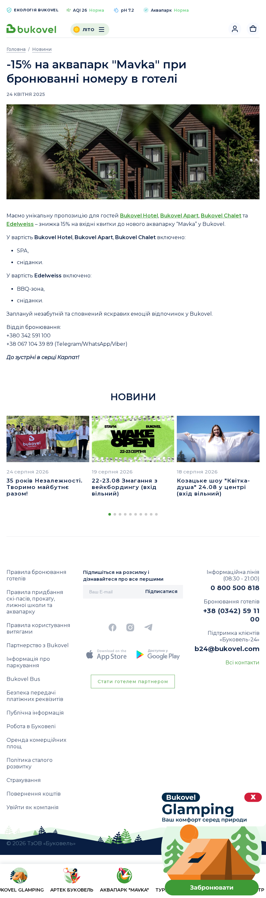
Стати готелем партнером (133, 681)
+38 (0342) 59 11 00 (231, 615)
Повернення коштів (33, 794)
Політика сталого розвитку (29, 763)
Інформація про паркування (28, 662)
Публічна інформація (35, 713)
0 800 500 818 (235, 588)
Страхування (23, 780)
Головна (16, 49)
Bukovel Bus (23, 679)
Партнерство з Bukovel (37, 645)
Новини (42, 49)
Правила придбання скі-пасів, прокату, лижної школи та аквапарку (34, 602)
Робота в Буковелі (30, 726)
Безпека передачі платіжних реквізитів (34, 696)
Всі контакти (242, 662)
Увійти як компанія (32, 807)
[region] (133, 882)
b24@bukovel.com (227, 649)
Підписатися (161, 591)
